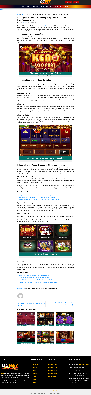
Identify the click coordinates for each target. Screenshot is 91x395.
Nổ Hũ (47, 6)
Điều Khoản (54, 390)
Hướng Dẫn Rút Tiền (52, 370)
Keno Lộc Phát (22, 287)
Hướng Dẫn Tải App (52, 373)
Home (18, 14)
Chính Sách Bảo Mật (47, 390)
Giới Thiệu (66, 6)
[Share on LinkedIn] (35, 22)
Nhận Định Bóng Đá (52, 376)
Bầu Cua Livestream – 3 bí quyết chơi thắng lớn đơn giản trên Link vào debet (37, 197)
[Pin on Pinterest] (33, 22)
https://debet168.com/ (84, 364)
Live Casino (35, 6)
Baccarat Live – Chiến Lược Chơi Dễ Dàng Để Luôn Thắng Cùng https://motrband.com (39, 199)
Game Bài (42, 6)
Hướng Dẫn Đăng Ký (52, 364)
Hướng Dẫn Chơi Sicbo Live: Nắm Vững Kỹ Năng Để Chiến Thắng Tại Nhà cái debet (38, 195)
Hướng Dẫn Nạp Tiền (53, 367)
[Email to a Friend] (32, 22)
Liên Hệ (40, 390)
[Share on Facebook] (29, 22)
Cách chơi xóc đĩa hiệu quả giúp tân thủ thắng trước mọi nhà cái (34, 275)
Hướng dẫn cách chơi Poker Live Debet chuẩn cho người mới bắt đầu (35, 277)
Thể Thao (28, 6)
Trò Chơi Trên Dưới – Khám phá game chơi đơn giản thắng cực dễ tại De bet (36, 279)
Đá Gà (60, 6)
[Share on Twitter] (31, 22)
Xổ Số (51, 6)
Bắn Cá (56, 6)
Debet (23, 6)
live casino (28, 287)
